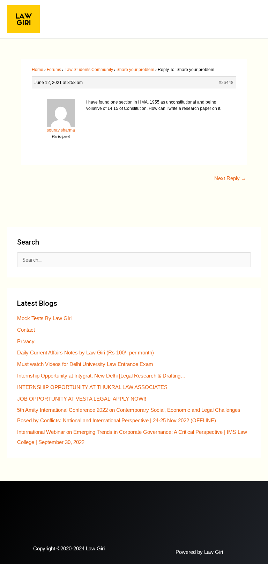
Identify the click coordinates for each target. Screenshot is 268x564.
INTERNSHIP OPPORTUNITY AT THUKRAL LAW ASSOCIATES (92, 387)
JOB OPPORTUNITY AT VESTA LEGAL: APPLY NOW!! (81, 399)
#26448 (226, 82)
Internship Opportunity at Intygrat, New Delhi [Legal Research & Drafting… (101, 376)
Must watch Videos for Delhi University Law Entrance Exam (85, 364)
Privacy (26, 341)
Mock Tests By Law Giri (44, 318)
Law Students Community (89, 69)
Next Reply (230, 178)
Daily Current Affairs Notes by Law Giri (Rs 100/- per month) (85, 352)
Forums (54, 69)
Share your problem (135, 69)
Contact (26, 330)
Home (37, 69)
